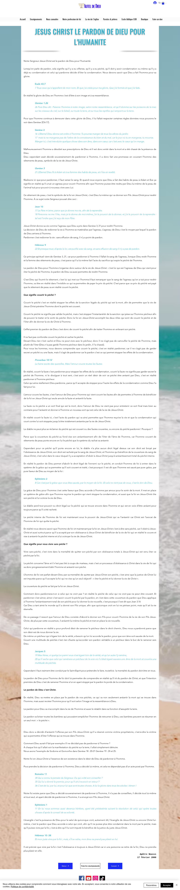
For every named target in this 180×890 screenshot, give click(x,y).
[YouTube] (88, 878)
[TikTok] (102, 878)
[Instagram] (95, 878)
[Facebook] (81, 878)
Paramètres (151, 885)
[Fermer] (176, 885)
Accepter (167, 885)
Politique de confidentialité (22, 886)
